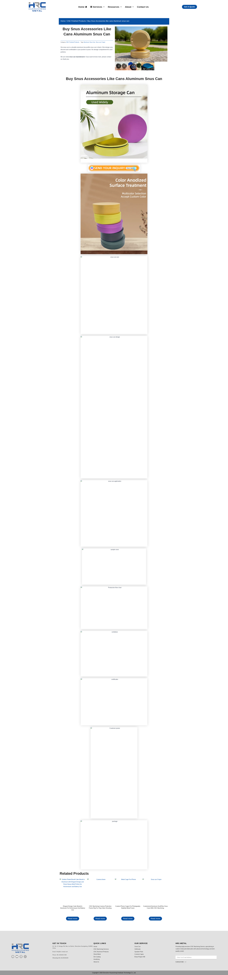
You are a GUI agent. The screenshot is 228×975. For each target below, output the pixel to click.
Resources (113, 7)
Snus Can (137, 946)
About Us (96, 962)
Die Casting (97, 957)
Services (97, 7)
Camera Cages (139, 954)
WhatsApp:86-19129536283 (60, 958)
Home (81, 7)
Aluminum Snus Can (89, 42)
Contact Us (143, 7)
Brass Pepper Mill (139, 957)
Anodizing (97, 959)
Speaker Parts (138, 951)
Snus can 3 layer (100, 42)
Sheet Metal (97, 954)
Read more (72, 918)
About (128, 7)
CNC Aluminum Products (101, 951)
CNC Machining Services (101, 949)
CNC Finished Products (76, 21)
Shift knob (137, 949)
